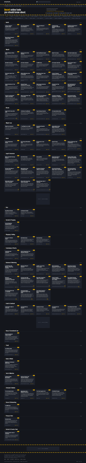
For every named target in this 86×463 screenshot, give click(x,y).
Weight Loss (22, 16)
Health (6, 16)
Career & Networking (58, 18)
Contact (8, 459)
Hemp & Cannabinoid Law (18, 18)
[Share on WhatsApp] (76, 5)
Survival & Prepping (47, 16)
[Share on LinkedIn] (77, 5)
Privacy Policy (17, 459)
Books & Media (32, 18)
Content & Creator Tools (75, 18)
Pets (40, 16)
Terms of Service (23, 459)
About (5, 459)
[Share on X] (70, 5)
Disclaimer (12, 459)
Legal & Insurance (34, 16)
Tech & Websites (39, 18)
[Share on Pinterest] (74, 5)
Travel (26, 18)
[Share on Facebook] (69, 5)
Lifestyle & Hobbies (48, 18)
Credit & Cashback (8, 18)
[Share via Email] (79, 5)
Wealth (11, 16)
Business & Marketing (76, 16)
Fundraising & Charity (66, 16)
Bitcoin (16, 16)
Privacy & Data (66, 18)
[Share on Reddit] (72, 5)
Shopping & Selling (56, 16)
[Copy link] (81, 5)
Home (27, 16)
